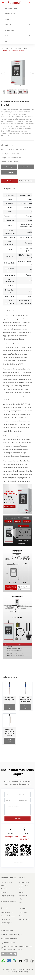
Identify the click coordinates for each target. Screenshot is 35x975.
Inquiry (10, 167)
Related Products (25, 181)
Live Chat (10, 172)
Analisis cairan (10, 14)
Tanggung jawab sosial (8, 901)
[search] (25, 2)
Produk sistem (10, 30)
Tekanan (8, 25)
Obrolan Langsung (17, 862)
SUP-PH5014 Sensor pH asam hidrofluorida (25, 700)
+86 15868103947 (10, 943)
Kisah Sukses (5, 892)
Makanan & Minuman (8, 916)
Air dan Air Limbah (7, 912)
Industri (4, 908)
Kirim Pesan (17, 819)
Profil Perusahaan (6, 882)
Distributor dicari (24, 919)
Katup (7, 41)
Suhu (7, 36)
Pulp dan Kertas (6, 919)
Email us (27, 167)
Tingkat (8, 19)
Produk (22, 877)
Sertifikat (4, 889)
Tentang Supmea (8, 877)
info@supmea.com (11, 837)
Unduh (21, 916)
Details (9, 181)
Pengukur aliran (11, 8)
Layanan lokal (23, 912)
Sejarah (3, 885)
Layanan (22, 908)
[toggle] (3, 2)
